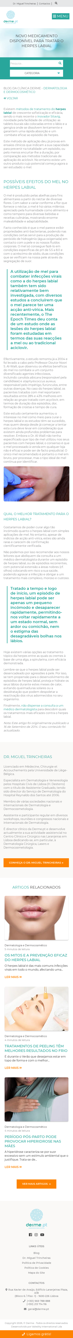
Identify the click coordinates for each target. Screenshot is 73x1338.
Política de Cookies (36, 1267)
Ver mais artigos (35, 1183)
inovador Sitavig (48, 116)
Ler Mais (12, 977)
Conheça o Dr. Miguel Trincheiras (35, 862)
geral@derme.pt (38, 1309)
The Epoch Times (31, 317)
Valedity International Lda (47, 1326)
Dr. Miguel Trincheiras (24, 3)
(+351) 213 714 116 (37, 1304)
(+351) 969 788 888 (38, 1301)
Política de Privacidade (36, 1262)
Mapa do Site (36, 1272)
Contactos (44, 3)
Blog (36, 1253)
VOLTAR (12, 98)
